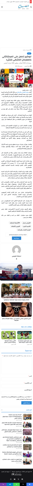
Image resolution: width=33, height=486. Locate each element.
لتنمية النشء (26, 226)
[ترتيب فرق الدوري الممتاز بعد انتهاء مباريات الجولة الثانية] (24, 335)
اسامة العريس (27, 66)
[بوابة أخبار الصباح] (23, 6)
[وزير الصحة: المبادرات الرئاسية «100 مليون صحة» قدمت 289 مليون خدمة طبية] (27, 425)
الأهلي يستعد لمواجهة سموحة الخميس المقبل (10, 341)
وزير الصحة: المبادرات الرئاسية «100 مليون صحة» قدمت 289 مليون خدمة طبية (12, 424)
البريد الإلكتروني (28, 383)
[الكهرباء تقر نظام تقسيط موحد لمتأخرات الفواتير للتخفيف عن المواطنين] (27, 447)
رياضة (24, 50)
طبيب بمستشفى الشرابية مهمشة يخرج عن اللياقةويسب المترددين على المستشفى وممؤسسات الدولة (12, 439)
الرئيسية (28, 50)
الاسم (30, 376)
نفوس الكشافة (15, 226)
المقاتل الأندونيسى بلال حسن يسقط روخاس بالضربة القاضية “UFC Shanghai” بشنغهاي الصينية (16, 273)
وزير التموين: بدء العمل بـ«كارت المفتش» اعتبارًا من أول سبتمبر (12, 460)
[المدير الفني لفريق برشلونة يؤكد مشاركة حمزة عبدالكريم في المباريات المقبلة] (27, 454)
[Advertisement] (16, 29)
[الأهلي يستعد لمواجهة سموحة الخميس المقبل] (8, 335)
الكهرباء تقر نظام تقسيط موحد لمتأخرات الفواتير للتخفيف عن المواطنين (12, 446)
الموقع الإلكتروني (28, 389)
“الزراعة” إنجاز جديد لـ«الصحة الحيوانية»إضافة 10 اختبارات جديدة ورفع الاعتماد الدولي (12, 416)
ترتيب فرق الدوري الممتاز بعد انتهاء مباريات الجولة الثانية (25, 341)
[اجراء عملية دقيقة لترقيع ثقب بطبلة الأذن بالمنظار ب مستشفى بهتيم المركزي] (27, 432)
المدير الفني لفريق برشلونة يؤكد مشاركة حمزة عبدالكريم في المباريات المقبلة (12, 453)
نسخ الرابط (16, 238)
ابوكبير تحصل (26, 223)
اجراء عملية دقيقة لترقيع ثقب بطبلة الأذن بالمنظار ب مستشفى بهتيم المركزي (12, 431)
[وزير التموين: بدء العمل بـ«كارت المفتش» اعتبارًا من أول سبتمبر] (27, 461)
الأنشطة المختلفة (14, 223)
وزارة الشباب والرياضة (23, 92)
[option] (16, 272)
